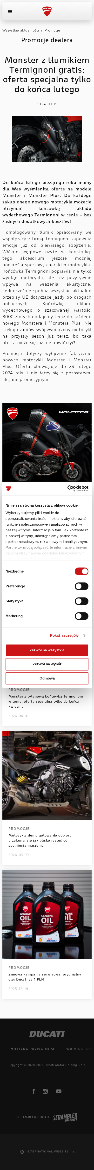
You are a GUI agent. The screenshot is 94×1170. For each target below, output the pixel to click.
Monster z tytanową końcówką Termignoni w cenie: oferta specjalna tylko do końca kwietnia (45, 702)
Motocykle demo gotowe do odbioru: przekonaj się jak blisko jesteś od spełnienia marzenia (40, 841)
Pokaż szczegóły (64, 635)
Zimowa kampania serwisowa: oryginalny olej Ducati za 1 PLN (44, 977)
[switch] (81, 586)
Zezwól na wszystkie (47, 650)
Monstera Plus (64, 323)
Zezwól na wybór (47, 664)
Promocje (52, 30)
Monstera (32, 323)
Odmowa (47, 678)
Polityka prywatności (33, 1049)
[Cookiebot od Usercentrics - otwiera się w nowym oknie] (67, 488)
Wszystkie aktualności (20, 30)
